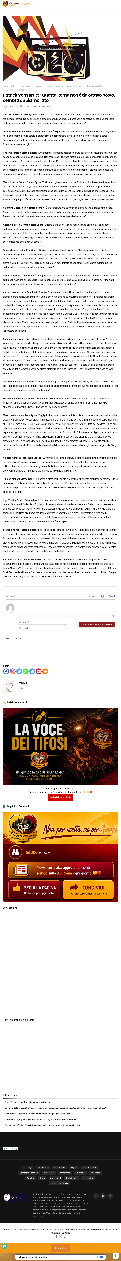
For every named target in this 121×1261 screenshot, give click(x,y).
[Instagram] (13, 671)
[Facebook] (6, 671)
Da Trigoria (81, 1173)
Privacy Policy (11, 1149)
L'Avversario (59, 1167)
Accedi (111, 596)
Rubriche (15, 86)
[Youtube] (39, 671)
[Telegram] (32, 671)
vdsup (12, 106)
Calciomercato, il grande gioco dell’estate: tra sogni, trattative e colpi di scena (40, 1119)
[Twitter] (19, 671)
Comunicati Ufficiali (60, 1183)
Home (5, 86)
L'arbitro (30, 1178)
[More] (45, 671)
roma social (55, 1178)
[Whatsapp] (26, 671)
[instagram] (110, 1196)
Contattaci (66, 1233)
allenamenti (65, 1173)
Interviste (95, 1173)
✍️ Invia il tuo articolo (60, 797)
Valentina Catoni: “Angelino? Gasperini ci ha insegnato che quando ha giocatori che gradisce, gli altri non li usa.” (55, 1108)
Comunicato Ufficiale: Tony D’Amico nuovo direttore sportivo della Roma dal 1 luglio (42, 1125)
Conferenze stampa (29, 1173)
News (42, 1178)
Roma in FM (27, 86)
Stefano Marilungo (96, 1229)
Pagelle (74, 1167)
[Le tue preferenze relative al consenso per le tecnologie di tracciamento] (116, 1256)
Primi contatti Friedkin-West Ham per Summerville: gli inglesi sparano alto (38, 1113)
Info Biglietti (43, 1167)
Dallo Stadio (71, 1178)
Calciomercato (89, 1167)
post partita (88, 1178)
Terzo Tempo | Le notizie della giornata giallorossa (27, 1102)
